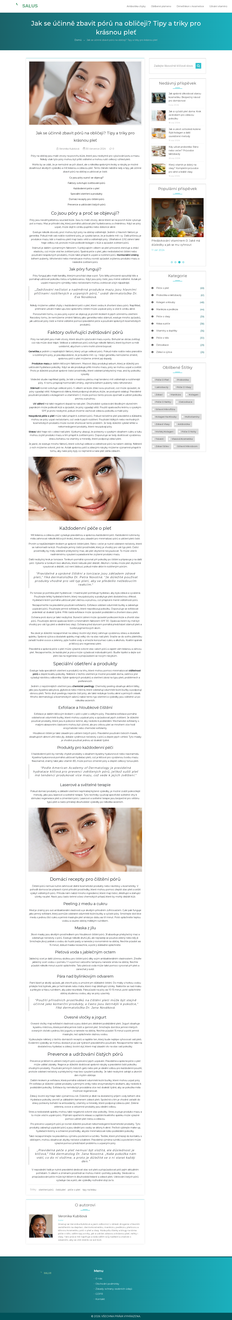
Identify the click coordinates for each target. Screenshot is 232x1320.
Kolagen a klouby (165, 302)
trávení (160, 439)
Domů (78, 40)
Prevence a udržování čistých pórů (86, 204)
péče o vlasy (184, 387)
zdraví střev (162, 446)
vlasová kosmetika (182, 439)
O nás (98, 1278)
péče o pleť (74, 1189)
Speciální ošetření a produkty (86, 193)
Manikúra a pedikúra (167, 309)
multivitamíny (192, 416)
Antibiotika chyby (136, 6)
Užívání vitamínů (218, 6)
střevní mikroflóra (165, 409)
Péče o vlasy (163, 316)
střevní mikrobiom (187, 446)
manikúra (176, 394)
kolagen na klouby (166, 416)
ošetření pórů (46, 1189)
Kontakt (100, 1299)
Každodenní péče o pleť (86, 188)
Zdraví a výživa (164, 352)
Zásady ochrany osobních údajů (113, 1288)
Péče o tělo (162, 337)
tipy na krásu (89, 1189)
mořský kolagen (164, 431)
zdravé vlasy (163, 424)
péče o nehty (163, 402)
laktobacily (162, 387)
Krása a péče (163, 323)
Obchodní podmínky (107, 1283)
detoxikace (185, 402)
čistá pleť (61, 1189)
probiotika (183, 379)
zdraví (159, 394)
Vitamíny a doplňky (166, 330)
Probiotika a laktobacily (168, 295)
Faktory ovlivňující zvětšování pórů (86, 183)
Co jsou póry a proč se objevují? (86, 177)
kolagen (193, 394)
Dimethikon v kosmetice (190, 6)
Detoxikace (162, 345)
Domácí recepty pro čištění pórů (86, 199)
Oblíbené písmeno (161, 6)
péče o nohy (189, 431)
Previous (147, 228)
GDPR (99, 1293)
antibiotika (184, 424)
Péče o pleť (162, 288)
